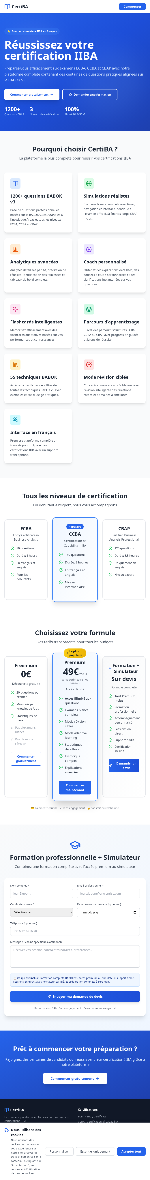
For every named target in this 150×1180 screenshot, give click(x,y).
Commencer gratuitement (29, 95)
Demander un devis (126, 765)
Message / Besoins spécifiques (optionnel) (36, 942)
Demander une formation (92, 95)
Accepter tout (131, 1151)
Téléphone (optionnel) (23, 923)
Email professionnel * (90, 885)
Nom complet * (19, 885)
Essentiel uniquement (95, 1151)
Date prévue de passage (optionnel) (99, 904)
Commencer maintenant (75, 787)
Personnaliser (59, 1151)
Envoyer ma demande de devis (77, 996)
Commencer (132, 7)
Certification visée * (22, 904)
